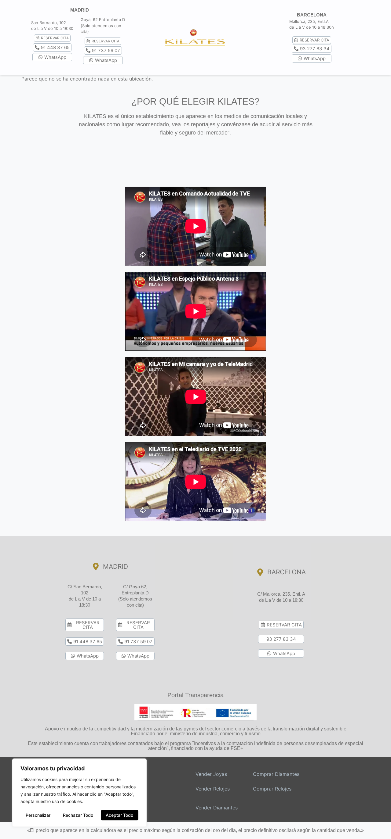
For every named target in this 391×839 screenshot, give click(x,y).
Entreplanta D (112, 19)
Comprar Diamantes (276, 774)
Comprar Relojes (272, 789)
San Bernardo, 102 (48, 22)
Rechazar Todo (78, 815)
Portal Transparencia (195, 695)
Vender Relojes (213, 789)
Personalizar (38, 815)
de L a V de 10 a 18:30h (311, 27)
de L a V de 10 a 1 (48, 28)
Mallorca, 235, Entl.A (309, 21)
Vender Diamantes (217, 808)
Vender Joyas (211, 774)
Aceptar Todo (119, 815)
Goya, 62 (89, 19)
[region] (79, 792)
